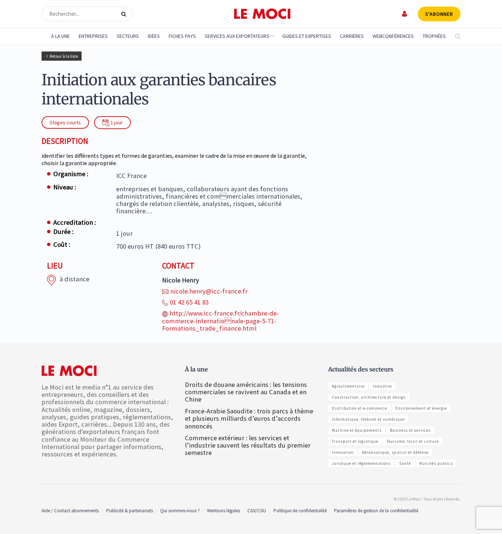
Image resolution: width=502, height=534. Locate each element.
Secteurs (127, 36)
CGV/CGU (256, 511)
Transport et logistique (355, 441)
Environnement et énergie (421, 408)
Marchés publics (436, 463)
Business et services (410, 430)
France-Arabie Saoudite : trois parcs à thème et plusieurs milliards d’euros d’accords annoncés (249, 418)
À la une (60, 36)
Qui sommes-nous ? (180, 511)
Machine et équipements (356, 430)
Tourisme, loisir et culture (413, 441)
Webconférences (393, 36)
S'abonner (439, 14)
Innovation (343, 452)
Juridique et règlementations (361, 463)
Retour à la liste (64, 56)
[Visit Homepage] (262, 13)
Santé (405, 463)
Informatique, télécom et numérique (368, 419)
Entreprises (93, 36)
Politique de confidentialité (300, 511)
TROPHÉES (434, 36)
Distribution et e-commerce (359, 408)
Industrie (382, 386)
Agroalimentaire (348, 386)
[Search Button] (125, 14)
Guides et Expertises (306, 36)
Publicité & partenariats (129, 511)
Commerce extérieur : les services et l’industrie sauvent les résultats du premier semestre (248, 445)
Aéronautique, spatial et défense (395, 452)
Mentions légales (223, 511)
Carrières (352, 36)
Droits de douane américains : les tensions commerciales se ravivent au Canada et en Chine (246, 391)
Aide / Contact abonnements (70, 511)
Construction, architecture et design (369, 397)
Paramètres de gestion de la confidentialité (376, 511)
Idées (154, 36)
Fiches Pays (182, 36)
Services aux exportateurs (237, 36)
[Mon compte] (405, 14)
